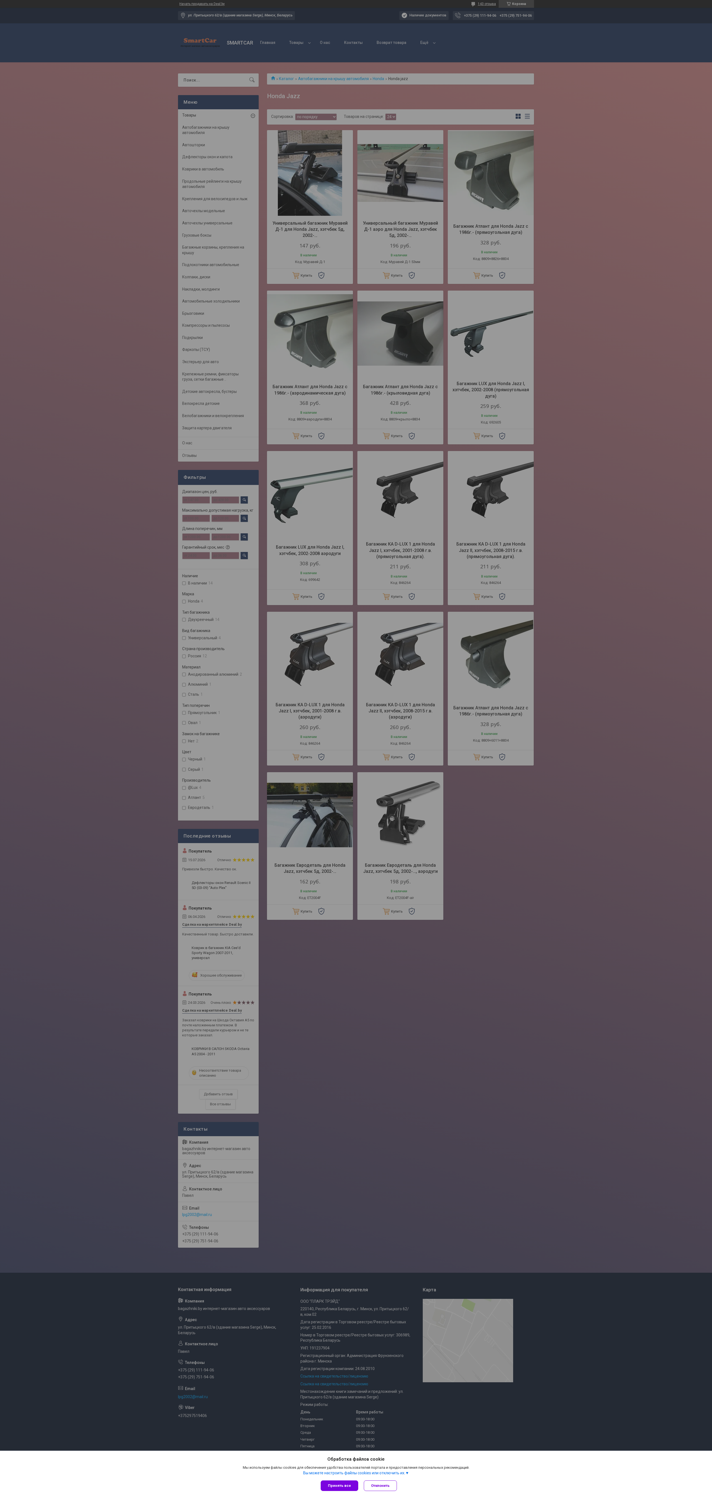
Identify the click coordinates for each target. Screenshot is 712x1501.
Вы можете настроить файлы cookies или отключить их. (354, 1473)
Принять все (339, 1485)
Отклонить (380, 1485)
